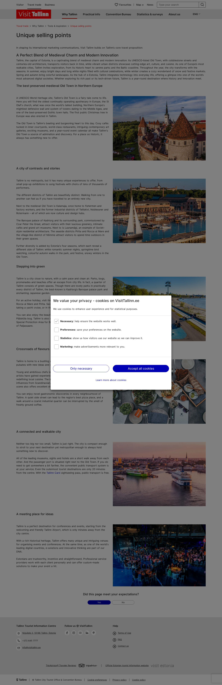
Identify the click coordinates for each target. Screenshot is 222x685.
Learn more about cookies (111, 380)
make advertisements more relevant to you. (92, 346)
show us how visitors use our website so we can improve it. (101, 338)
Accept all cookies (141, 368)
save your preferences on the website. (90, 329)
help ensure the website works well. (88, 321)
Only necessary (81, 368)
